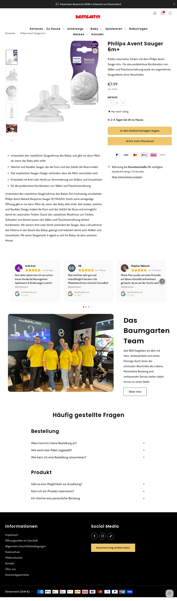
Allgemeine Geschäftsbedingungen (25, 546)
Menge (113, 97)
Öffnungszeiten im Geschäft (21, 540)
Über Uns (135, 391)
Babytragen (138, 29)
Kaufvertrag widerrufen (113, 547)
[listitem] (88, 4)
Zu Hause (53, 29)
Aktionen (36, 29)
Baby (94, 29)
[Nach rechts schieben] (11, 140)
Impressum (11, 534)
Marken (79, 34)
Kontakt (97, 34)
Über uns (10, 569)
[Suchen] (170, 13)
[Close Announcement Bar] (174, 4)
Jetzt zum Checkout (139, 141)
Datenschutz (12, 552)
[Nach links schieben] (11, 45)
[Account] (155, 13)
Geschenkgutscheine (17, 574)
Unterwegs (75, 29)
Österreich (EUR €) (17, 591)
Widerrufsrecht (13, 557)
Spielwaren (113, 29)
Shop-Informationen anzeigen (127, 177)
